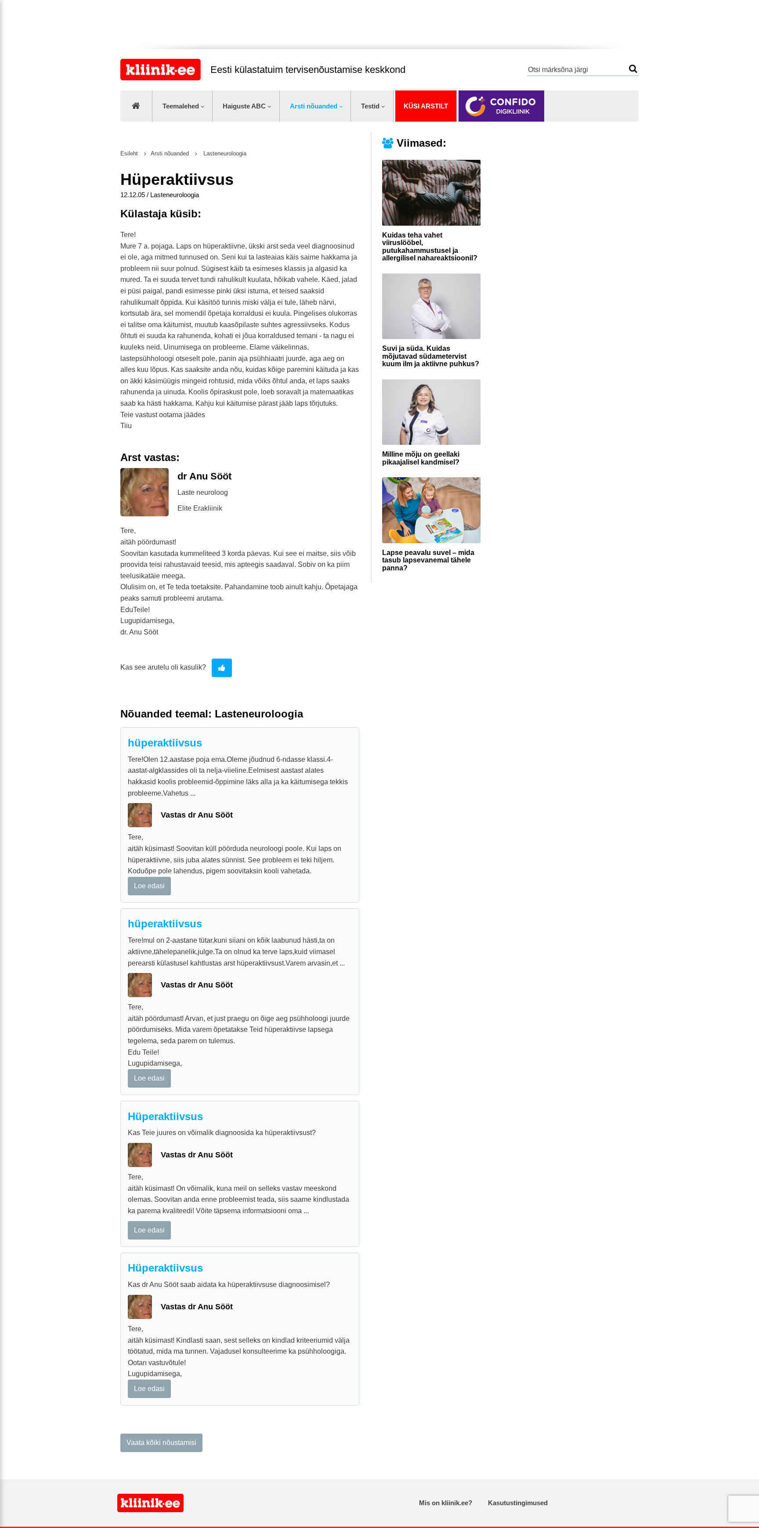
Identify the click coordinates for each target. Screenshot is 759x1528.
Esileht (129, 153)
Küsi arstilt (426, 106)
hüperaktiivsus (165, 743)
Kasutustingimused (518, 1502)
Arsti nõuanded (313, 106)
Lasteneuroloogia (224, 153)
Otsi (633, 68)
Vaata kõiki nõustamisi (161, 1442)
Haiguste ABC (244, 106)
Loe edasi (149, 886)
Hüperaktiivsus (165, 1116)
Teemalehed (181, 106)
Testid (370, 106)
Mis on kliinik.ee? (445, 1502)
